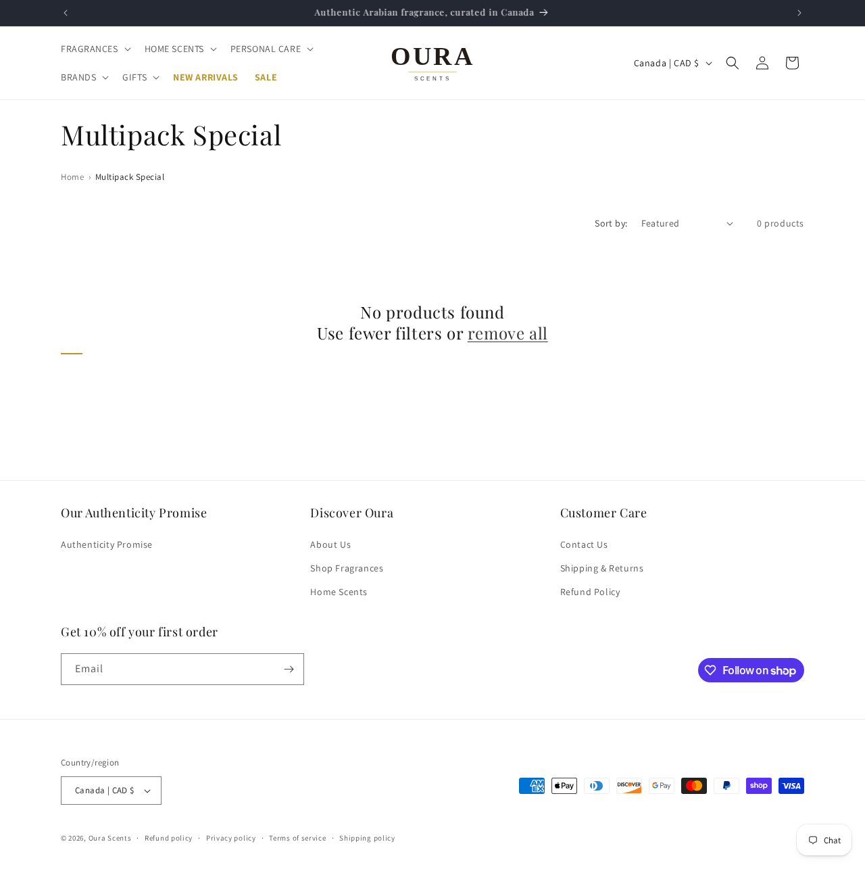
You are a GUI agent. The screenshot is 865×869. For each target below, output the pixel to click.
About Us (330, 544)
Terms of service (297, 838)
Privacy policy (231, 838)
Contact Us (584, 544)
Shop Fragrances (346, 568)
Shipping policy (367, 838)
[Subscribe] (288, 669)
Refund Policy (590, 592)
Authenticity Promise (107, 544)
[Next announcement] (799, 13)
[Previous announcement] (65, 13)
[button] (95, 48)
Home (72, 177)
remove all (508, 333)
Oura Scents (110, 838)
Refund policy (169, 838)
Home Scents (339, 592)
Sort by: (611, 223)
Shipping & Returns (602, 568)
